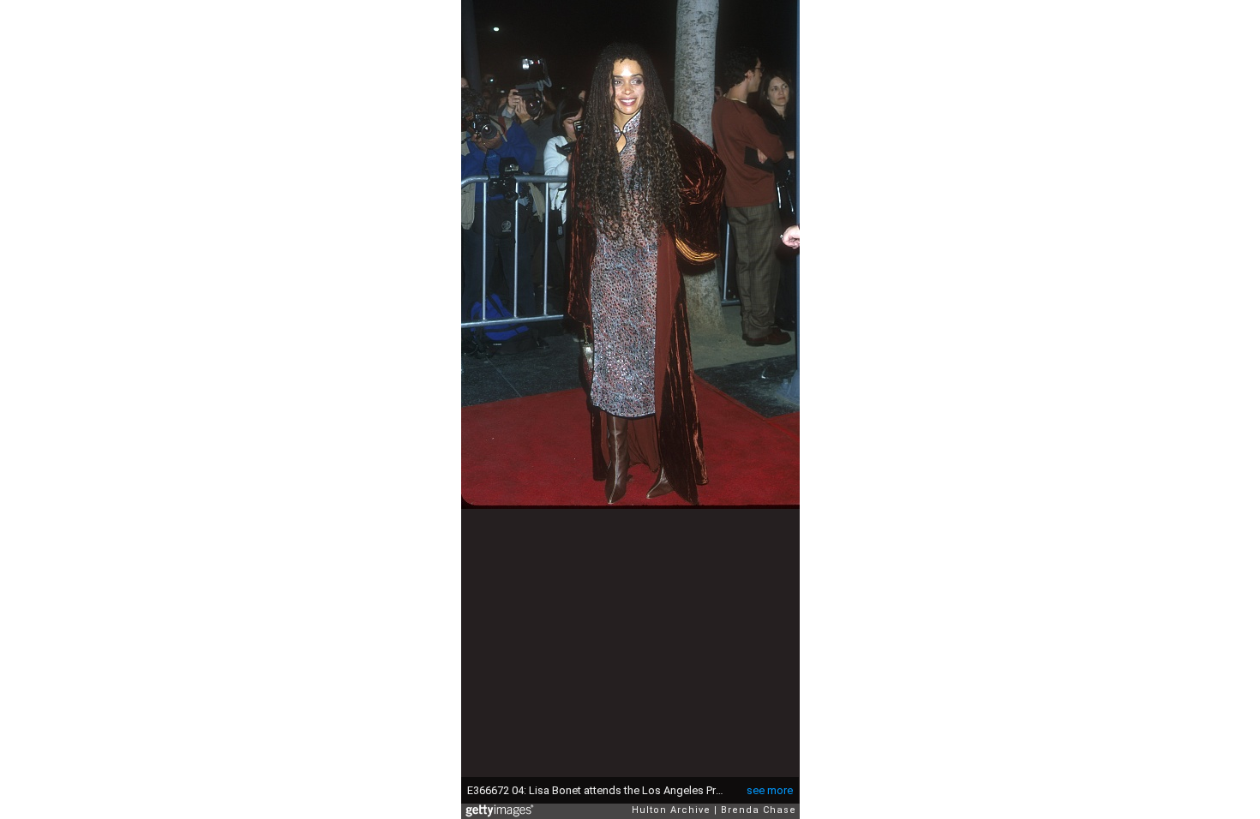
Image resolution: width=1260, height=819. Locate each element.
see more (770, 790)
